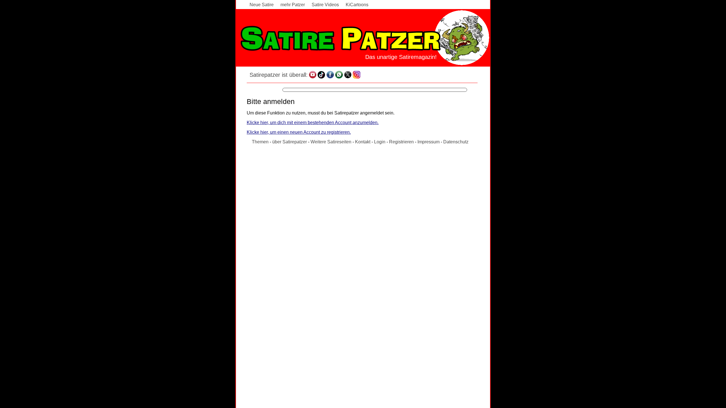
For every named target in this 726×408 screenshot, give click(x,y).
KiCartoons (357, 4)
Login (379, 141)
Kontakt (362, 141)
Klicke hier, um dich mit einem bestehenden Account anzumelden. (313, 122)
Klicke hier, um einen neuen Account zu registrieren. (299, 132)
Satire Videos (325, 4)
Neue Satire (262, 4)
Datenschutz (455, 141)
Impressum (428, 141)
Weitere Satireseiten (331, 141)
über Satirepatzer (289, 141)
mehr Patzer (292, 4)
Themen (260, 141)
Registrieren (401, 141)
